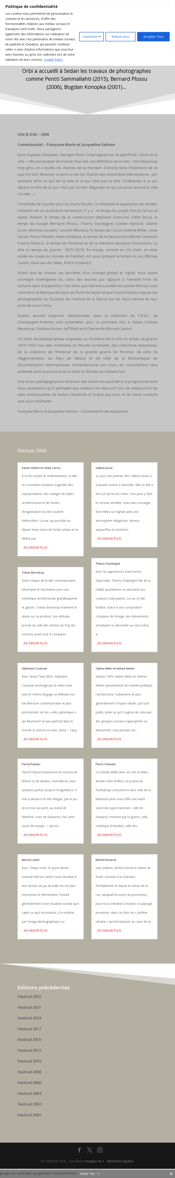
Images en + (94, 1161)
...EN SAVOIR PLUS (34, 547)
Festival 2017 (29, 1028)
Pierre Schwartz (106, 764)
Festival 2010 (29, 1061)
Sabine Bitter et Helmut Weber (115, 668)
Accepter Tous (153, 37)
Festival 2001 (29, 1115)
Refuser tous (120, 37)
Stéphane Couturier (34, 668)
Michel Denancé (106, 860)
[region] (87, 33)
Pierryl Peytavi (31, 764)
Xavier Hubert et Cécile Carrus (41, 468)
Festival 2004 (29, 1093)
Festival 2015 (29, 1039)
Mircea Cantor (31, 860)
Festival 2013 (29, 1050)
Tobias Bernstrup (33, 572)
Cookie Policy (53, 60)
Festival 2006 (29, 1082)
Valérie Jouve (104, 468)
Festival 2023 (29, 996)
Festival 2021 (29, 1007)
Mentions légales (120, 1161)
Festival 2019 (29, 1018)
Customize (90, 37)
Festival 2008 (29, 1072)
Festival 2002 (29, 1104)
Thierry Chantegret (108, 563)
